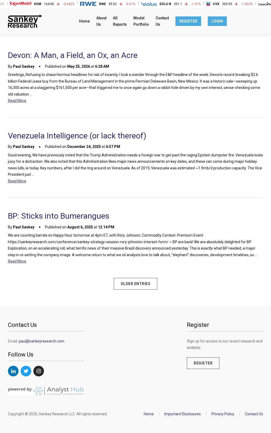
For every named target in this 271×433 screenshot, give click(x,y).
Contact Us (254, 414)
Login (217, 21)
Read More (17, 100)
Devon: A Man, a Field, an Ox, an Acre (73, 55)
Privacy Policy (222, 414)
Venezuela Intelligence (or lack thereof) (77, 135)
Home (84, 21)
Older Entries (136, 284)
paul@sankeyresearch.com (41, 341)
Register (188, 21)
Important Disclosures (182, 414)
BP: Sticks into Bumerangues (58, 215)
